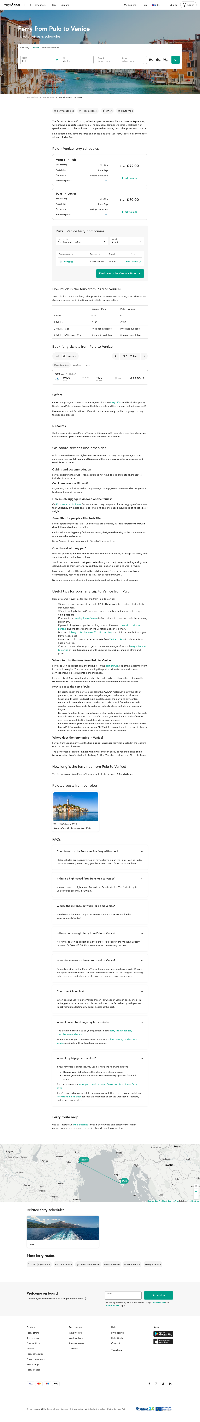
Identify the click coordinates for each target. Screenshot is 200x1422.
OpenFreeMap (160, 1201)
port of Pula (112, 665)
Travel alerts (118, 1350)
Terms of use (53, 1409)
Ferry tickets (32, 97)
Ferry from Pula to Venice (70, 97)
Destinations (33, 1343)
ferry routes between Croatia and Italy (91, 632)
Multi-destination (50, 47)
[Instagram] (156, 1384)
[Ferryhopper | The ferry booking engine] (12, 5)
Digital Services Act (116, 1409)
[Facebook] (149, 1384)
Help (144, 4)
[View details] (86, 1298)
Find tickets (129, 178)
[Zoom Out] (196, 1196)
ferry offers (116, 402)
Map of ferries (80, 1124)
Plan (53, 4)
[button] (64, 356)
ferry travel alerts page (69, 1096)
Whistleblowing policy (95, 1409)
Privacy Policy (158, 1302)
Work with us (76, 1337)
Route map (33, 1364)
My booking (130, 4)
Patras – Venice (63, 1264)
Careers (73, 1348)
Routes (30, 1348)
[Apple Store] (163, 1341)
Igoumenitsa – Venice (88, 1264)
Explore (65, 4)
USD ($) (173, 4)
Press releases (76, 1343)
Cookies (64, 1409)
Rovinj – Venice (153, 1264)
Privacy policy (76, 1409)
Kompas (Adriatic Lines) (68, 504)
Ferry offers (40, 4)
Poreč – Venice (132, 1264)
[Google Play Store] (163, 1334)
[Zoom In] (196, 1191)
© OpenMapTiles (172, 1201)
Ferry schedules (35, 1353)
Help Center (117, 1337)
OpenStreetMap (193, 1201)
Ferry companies (36, 1359)
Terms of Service (112, 1305)
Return (36, 47)
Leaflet (151, 1201)
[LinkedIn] (170, 1384)
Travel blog (33, 1337)
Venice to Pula (117, 639)
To (64, 58)
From (24, 58)
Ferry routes (48, 97)
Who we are (75, 1332)
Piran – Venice (112, 1264)
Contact (115, 1343)
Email (109, 1293)
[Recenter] (196, 1186)
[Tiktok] (163, 1384)
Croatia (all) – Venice (39, 1264)
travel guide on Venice (86, 618)
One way (24, 47)
